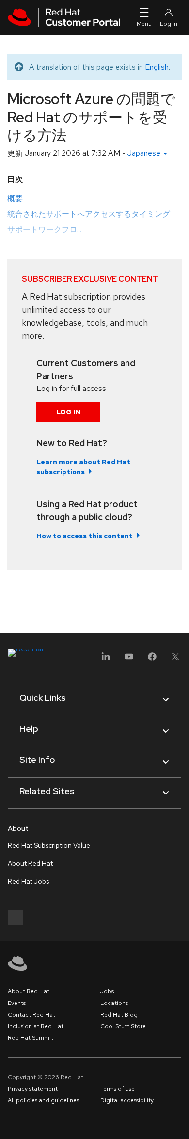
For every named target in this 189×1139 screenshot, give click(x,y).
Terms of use (117, 1089)
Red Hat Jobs (28, 881)
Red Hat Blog (119, 1015)
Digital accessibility (127, 1100)
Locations (114, 1003)
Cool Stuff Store (123, 1026)
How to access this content (84, 535)
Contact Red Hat (31, 1015)
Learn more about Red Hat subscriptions (83, 466)
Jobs (107, 991)
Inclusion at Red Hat (35, 1026)
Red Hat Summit (30, 1038)
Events (17, 1003)
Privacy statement (33, 1089)
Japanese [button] (144, 153)
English (157, 67)
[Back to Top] (178, 1121)
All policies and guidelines (43, 1100)
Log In (68, 411)
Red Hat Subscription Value (49, 845)
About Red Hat (30, 863)
